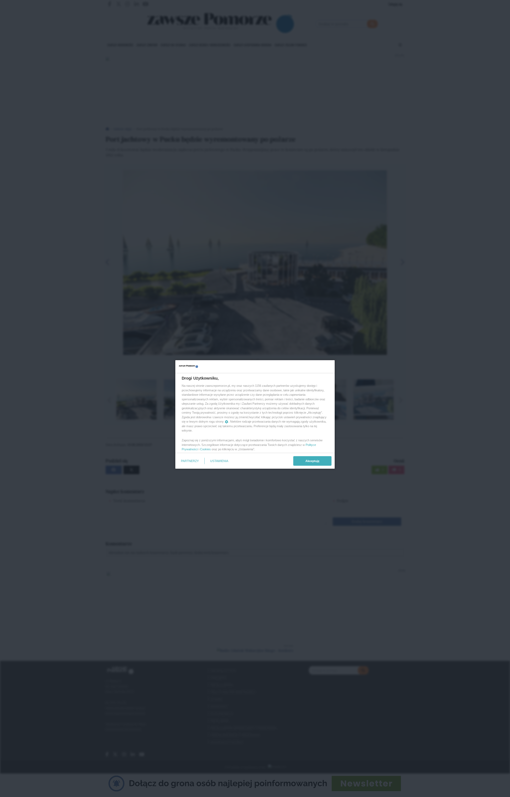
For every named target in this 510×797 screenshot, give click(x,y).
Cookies (205, 449)
